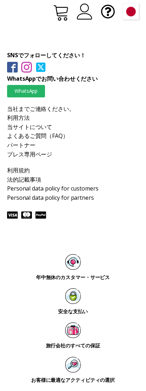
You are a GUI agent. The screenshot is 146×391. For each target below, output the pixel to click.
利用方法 (18, 118)
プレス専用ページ (29, 154)
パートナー (21, 145)
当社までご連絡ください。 (41, 109)
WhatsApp (26, 90)
